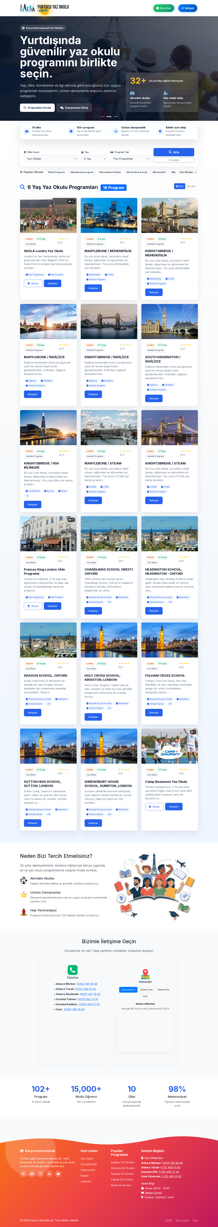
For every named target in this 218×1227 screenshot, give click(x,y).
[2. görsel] (109, 116)
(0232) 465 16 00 (74, 1009)
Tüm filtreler (186, 172)
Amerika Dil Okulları (123, 1168)
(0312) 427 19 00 (90, 994)
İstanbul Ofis (163, 989)
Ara (176, 152)
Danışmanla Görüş (76, 107)
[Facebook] (23, 1174)
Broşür (35, 283)
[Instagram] (41, 1174)
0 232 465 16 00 (171, 1176)
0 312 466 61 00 (170, 1167)
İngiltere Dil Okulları (123, 1162)
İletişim (189, 8)
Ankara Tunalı (146, 989)
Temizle (175, 160)
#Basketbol (159, 172)
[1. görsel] (102, 116)
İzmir (145, 996)
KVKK (168, 1220)
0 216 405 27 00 (169, 1171)
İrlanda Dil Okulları (122, 1179)
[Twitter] (32, 1174)
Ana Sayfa (87, 1158)
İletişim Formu (153, 1192)
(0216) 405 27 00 (89, 1004)
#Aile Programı (56, 172)
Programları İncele (39, 107)
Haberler (86, 1181)
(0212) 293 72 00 (88, 999)
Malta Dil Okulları (121, 1185)
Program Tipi (121, 152)
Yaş (87, 152)
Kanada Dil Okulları (122, 1173)
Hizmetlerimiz (89, 1164)
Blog (195, 1220)
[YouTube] (58, 1174)
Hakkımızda (88, 1170)
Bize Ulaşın (182, 1220)
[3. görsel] (115, 116)
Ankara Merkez (128, 989)
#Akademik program (82, 172)
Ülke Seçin (33, 152)
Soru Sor (165, 8)
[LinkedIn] (49, 1174)
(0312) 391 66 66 (87, 983)
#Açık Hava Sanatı (136, 172)
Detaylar (52, 283)
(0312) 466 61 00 (85, 989)
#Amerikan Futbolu (110, 172)
